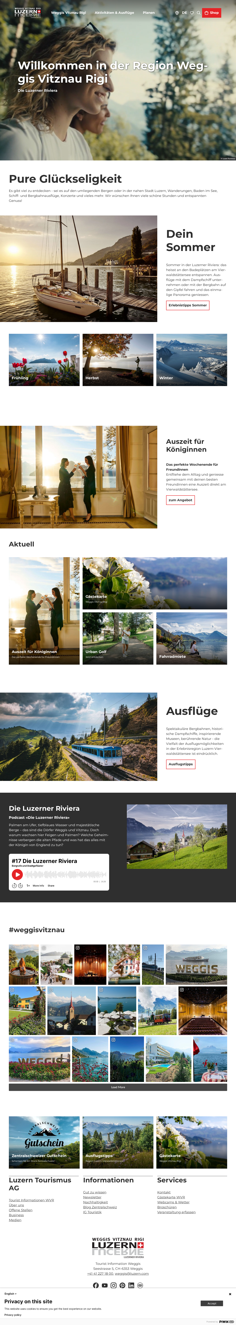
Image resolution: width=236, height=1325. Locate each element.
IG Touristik (92, 1212)
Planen (149, 13)
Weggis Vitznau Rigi (68, 13)
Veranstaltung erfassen (176, 1212)
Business (16, 1215)
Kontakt (164, 1192)
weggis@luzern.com (132, 1274)
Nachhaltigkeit (95, 1202)
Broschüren (167, 1207)
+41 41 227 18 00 (100, 1274)
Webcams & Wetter (173, 1202)
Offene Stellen (20, 1210)
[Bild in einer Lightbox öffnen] (177, 836)
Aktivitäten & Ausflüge (114, 13)
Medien (15, 1220)
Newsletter (92, 1197)
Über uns (16, 1205)
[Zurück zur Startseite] (28, 13)
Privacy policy (12, 1314)
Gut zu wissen (94, 1192)
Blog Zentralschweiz (100, 1207)
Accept (212, 1303)
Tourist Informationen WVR (31, 1200)
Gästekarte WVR (171, 1197)
